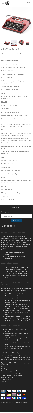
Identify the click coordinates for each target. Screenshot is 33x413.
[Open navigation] (2, 3)
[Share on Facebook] (7, 199)
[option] (7, 43)
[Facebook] (5, 226)
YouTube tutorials (6, 379)
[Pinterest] (8, 226)
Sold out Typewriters (7, 377)
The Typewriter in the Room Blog (11, 375)
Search (3, 381)
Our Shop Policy (6, 369)
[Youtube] (11, 226)
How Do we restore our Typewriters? (12, 371)
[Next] (31, 43)
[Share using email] (14, 199)
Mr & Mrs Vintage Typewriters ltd (21, 402)
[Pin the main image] (11, 199)
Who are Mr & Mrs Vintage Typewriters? (13, 373)
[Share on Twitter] (9, 199)
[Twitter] (2, 226)
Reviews (4, 367)
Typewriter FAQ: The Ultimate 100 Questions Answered (15, 364)
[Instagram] (14, 226)
